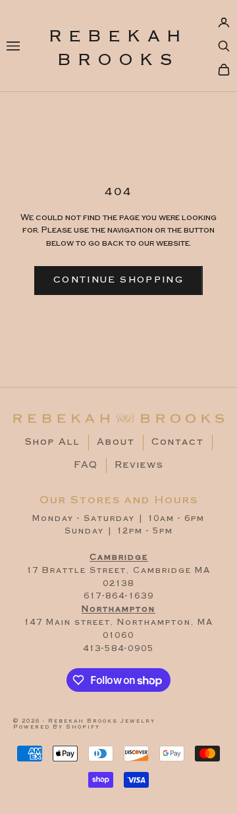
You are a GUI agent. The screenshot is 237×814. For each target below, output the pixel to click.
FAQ (86, 465)
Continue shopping (118, 279)
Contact (177, 442)
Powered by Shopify (56, 727)
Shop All (52, 442)
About (116, 442)
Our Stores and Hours (119, 500)
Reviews (139, 465)
